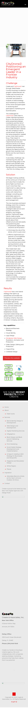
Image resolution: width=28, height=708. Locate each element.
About (6, 410)
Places (9, 469)
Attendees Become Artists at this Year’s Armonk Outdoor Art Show (15, 478)
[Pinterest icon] (14, 702)
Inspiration (8, 472)
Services (7, 417)
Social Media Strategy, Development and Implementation (14, 449)
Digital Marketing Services (15, 431)
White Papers (11, 466)
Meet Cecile (11, 414)
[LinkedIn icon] (13, 702)
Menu (25, 4)
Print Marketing (12, 444)
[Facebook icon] (11, 702)
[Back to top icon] (14, 694)
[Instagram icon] (16, 702)
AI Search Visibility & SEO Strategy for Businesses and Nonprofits (15, 456)
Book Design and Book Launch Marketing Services (14, 439)
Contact (7, 483)
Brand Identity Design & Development (15, 422)
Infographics (11, 434)
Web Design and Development (12, 427)
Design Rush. (6, 493)
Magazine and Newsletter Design (15, 462)
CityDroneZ (17, 86)
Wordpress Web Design (14, 338)
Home (6, 407)
